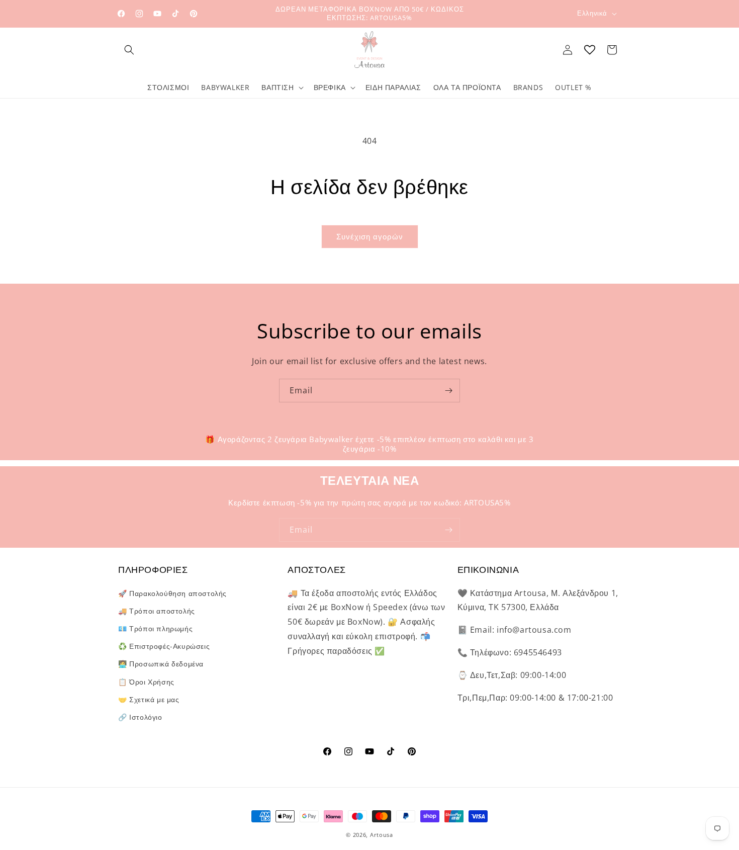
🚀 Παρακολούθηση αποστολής (172, 593)
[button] (129, 50)
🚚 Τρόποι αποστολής (156, 610)
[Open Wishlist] (590, 50)
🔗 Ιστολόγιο (140, 716)
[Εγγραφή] (448, 390)
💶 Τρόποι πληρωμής (155, 628)
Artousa (381, 834)
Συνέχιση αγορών (369, 236)
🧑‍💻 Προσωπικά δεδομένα (161, 663)
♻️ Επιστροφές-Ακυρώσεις (164, 646)
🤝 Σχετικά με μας (148, 699)
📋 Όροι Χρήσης (146, 681)
